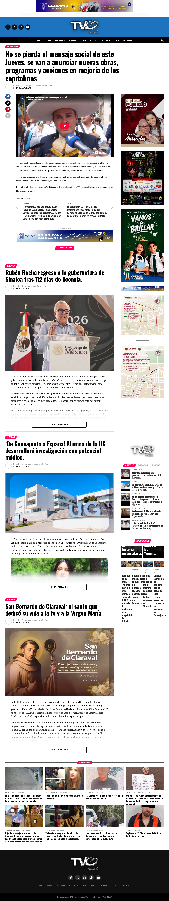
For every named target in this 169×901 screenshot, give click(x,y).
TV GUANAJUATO (23, 88)
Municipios (106, 40)
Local (117, 40)
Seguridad (127, 40)
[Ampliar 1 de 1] (160, 154)
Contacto (73, 40)
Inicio (39, 40)
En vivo (83, 40)
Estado (48, 40)
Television (94, 40)
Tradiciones (60, 40)
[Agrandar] (160, 97)
